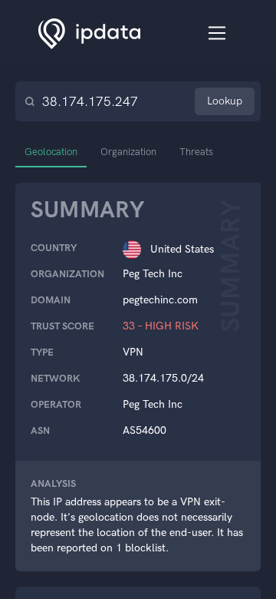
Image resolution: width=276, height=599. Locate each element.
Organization (128, 151)
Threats (196, 151)
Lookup (224, 101)
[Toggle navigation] (217, 33)
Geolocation (51, 151)
